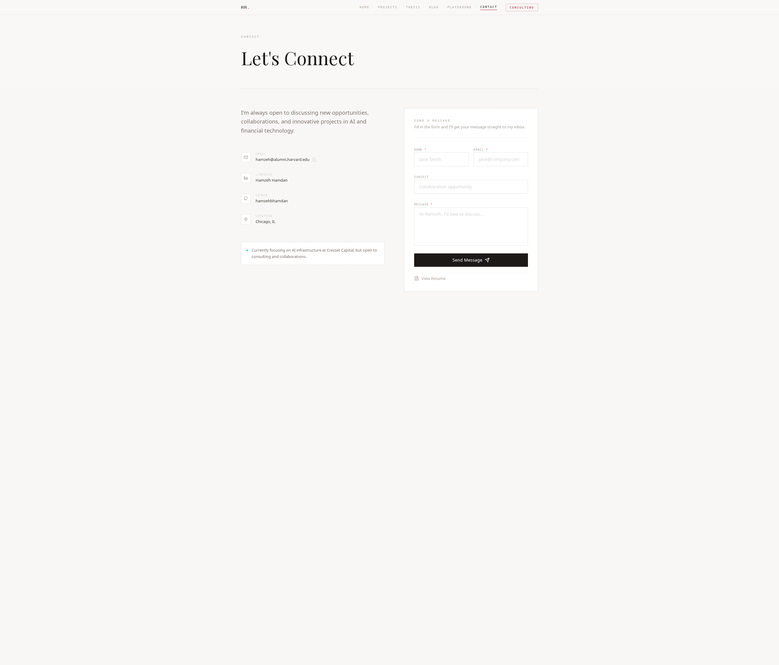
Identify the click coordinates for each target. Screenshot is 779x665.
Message (423, 204)
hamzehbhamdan (272, 201)
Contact (488, 7)
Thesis (413, 7)
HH (245, 7)
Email (480, 149)
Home (364, 7)
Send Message (467, 260)
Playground (459, 7)
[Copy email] (314, 160)
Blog (434, 7)
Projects (387, 7)
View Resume (433, 278)
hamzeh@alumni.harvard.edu (282, 159)
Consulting (522, 7)
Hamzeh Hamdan (272, 180)
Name (420, 149)
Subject (421, 177)
